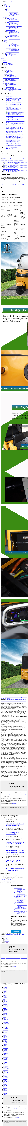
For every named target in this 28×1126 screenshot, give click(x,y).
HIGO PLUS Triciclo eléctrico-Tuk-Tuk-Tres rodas (15, 869)
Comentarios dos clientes (14, 14)
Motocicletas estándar (14, 32)
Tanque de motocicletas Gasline (13, 145)
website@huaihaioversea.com (8, 881)
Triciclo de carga (13, 23)
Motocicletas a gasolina (11, 31)
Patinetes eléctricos (13, 27)
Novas (4, 41)
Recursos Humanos (10, 55)
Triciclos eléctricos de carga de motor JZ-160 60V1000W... (15, 842)
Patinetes (11, 33)
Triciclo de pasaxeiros (14, 24)
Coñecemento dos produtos (12, 52)
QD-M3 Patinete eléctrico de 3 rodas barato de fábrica (15, 824)
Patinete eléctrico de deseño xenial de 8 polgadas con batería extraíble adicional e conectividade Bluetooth (14, 700)
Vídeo (7, 10)
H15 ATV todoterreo (11, 148)
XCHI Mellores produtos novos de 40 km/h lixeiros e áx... (14, 124)
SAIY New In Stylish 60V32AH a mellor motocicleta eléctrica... (14, 109)
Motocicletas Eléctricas (14, 28)
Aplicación (5, 40)
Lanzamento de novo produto (16, 46)
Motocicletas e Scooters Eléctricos (14, 26)
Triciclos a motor (10, 18)
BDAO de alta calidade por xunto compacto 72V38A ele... (14, 132)
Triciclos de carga (13, 19)
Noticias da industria (11, 48)
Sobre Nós (5, 5)
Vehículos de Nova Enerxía (12, 36)
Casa (4, 4)
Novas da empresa (10, 43)
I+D (7, 8)
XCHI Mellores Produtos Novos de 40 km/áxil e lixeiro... (15, 861)
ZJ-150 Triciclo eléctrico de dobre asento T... (14, 833)
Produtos (5, 17)
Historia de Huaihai (13, 12)
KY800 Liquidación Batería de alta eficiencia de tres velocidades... (14, 140)
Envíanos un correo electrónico (8, 184)
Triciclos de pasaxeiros (14, 21)
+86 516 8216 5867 (6, 879)
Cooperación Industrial (14, 50)
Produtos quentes (9, 934)
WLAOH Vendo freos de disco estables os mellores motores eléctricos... (15, 101)
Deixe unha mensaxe (11, 54)
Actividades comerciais (14, 15)
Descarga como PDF (19, 184)
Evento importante (13, 44)
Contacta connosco (7, 53)
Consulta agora (16, 931)
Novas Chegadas (13, 13)
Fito (7, 9)
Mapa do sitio (17, 934)
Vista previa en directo (14, 45)
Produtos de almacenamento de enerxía (15, 37)
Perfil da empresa (10, 6)
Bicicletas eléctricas (10, 30)
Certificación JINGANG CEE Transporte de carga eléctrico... (15, 851)
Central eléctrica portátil (14, 39)
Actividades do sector (14, 49)
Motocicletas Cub (13, 35)
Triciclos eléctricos (10, 22)
